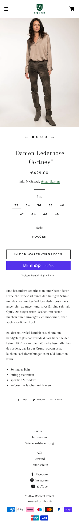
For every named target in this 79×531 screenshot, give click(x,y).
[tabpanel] (39, 72)
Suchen (39, 431)
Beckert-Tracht (44, 496)
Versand (39, 459)
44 (33, 214)
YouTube (42, 486)
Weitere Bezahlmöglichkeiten (38, 275)
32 (17, 205)
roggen (39, 236)
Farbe (39, 228)
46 (45, 214)
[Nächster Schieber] (52, 137)
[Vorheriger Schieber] (26, 137)
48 (57, 214)
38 (51, 205)
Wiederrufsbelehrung (39, 443)
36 (39, 205)
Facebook (41, 474)
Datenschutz (40, 465)
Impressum (39, 437)
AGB (39, 453)
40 (62, 205)
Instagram (42, 480)
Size (39, 196)
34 (28, 205)
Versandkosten (50, 181)
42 (22, 214)
